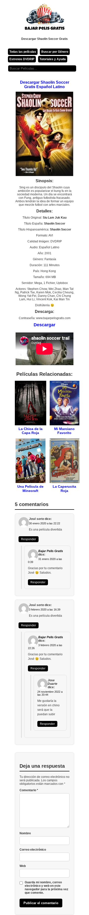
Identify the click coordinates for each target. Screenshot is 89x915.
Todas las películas (22, 51)
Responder (28, 539)
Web (23, 866)
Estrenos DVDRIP (21, 59)
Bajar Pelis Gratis (50, 551)
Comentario (29, 790)
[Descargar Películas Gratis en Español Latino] (44, 18)
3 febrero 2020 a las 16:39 (44, 609)
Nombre (25, 833)
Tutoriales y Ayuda (53, 59)
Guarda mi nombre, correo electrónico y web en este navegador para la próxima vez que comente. (46, 887)
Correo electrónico (33, 849)
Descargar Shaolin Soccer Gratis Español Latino (44, 84)
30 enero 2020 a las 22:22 (44, 523)
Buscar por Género (54, 51)
